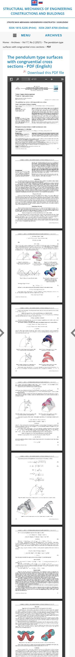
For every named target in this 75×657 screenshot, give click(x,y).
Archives (53, 35)
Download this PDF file (45, 72)
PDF (49, 46)
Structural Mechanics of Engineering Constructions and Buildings (37, 15)
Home (6, 42)
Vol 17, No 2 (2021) (32, 42)
